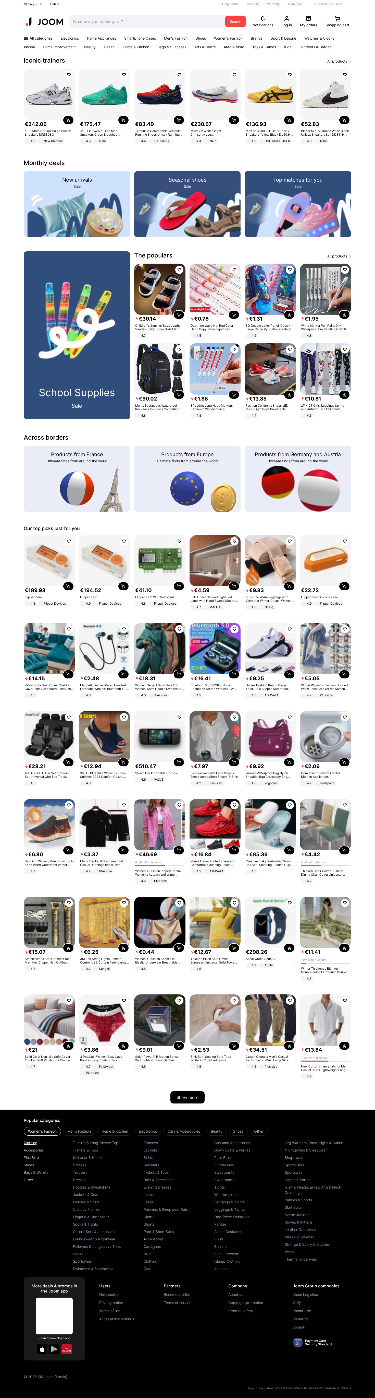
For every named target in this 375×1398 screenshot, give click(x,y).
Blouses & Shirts (86, 1202)
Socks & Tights (85, 1224)
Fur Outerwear (226, 1254)
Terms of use (110, 1311)
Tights (219, 1187)
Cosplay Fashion (86, 1209)
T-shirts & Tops (85, 1150)
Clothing (31, 1143)
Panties (220, 1224)
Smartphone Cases (140, 38)
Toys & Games (264, 47)
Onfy (297, 1303)
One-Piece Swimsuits (231, 1217)
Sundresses (224, 1165)
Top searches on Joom (327, 4)
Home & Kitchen (136, 47)
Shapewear (294, 1157)
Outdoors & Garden (315, 47)
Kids (287, 47)
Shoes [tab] (238, 1131)
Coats (148, 1268)
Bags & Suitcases (171, 47)
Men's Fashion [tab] (79, 1131)
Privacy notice (111, 1303)
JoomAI (299, 1327)
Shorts (149, 1217)
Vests (289, 1252)
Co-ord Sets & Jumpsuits (94, 1231)
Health (109, 47)
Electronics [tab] (148, 1131)
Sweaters (151, 1165)
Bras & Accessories (159, 1180)
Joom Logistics (305, 1295)
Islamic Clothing (227, 1261)
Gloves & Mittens (298, 1222)
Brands (256, 38)
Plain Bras (222, 1157)
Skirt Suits (293, 1207)
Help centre (230, 4)
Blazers (220, 1246)
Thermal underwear (301, 1259)
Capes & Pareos (298, 1180)
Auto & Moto (234, 47)
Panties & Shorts (298, 1200)
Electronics (70, 38)
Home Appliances (101, 38)
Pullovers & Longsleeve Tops (97, 1246)
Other (28, 1180)
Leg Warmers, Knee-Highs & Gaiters (314, 1143)
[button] (42, 1349)
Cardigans (152, 1246)
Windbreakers (226, 1194)
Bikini (148, 1254)
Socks (78, 1254)
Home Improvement (59, 47)
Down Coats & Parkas (232, 1150)
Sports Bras (294, 1165)
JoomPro (300, 1319)
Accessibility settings (116, 1319)
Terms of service (177, 1303)
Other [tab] (259, 1131)
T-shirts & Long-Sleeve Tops (96, 1143)
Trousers (80, 1172)
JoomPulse (302, 1311)
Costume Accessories (232, 1143)
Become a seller (177, 1295)
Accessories (34, 1150)
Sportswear (82, 1261)
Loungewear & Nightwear (94, 1239)
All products (337, 61)
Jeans (149, 1194)
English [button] (33, 4)
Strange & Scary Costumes (307, 1244)
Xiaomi (29, 47)
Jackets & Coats (86, 1194)
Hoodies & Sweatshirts (91, 1187)
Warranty (273, 4)
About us (235, 1295)
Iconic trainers (44, 60)
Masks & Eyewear (299, 1237)
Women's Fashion (228, 38)
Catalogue (295, 4)
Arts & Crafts (205, 47)
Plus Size (31, 1157)
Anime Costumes (228, 1231)
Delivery (253, 4)
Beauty (90, 47)
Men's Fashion (176, 38)
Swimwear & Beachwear (93, 1268)
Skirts (148, 1157)
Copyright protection (245, 1303)
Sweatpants (224, 1172)
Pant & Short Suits (159, 1231)
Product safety (240, 1311)
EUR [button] (53, 4)
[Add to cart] (68, 120)
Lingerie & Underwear (91, 1217)
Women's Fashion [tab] (42, 1131)
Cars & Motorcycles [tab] (184, 1131)
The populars (153, 255)
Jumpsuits (222, 1268)
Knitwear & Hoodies (89, 1157)
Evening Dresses (157, 1187)
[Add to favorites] (69, 75)
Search (235, 21)
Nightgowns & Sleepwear (306, 1150)
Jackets (150, 1150)
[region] (187, 107)
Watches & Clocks (319, 38)
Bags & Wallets (36, 1172)
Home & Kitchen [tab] (115, 1131)
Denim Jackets (297, 1215)
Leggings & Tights (229, 1202)
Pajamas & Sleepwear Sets (166, 1209)
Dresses (79, 1165)
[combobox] (146, 21)
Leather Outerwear (300, 1229)
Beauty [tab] (216, 1131)
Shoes (201, 38)
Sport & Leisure (283, 38)
